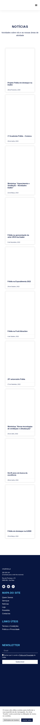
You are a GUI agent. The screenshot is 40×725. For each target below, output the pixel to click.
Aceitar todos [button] (27, 720)
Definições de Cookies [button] (11, 720)
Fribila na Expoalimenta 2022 (19, 281)
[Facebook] (3, 586)
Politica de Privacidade (26, 655)
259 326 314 (6, 572)
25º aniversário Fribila (16, 379)
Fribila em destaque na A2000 (19, 531)
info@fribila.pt (6, 569)
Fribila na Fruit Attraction (18, 331)
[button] (36, 5)
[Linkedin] (8, 586)
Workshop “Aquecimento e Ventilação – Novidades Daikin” (19, 186)
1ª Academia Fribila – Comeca (20, 136)
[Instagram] (13, 586)
